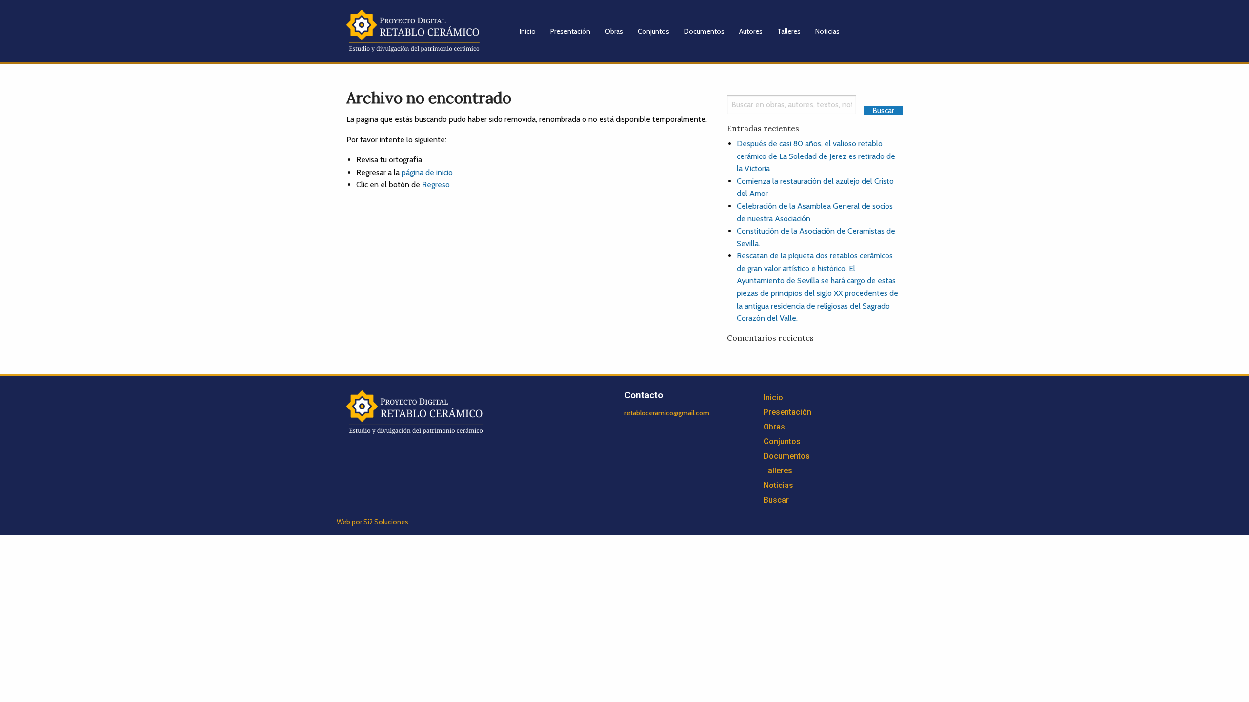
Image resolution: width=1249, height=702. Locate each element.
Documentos (704, 31)
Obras (614, 31)
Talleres (789, 31)
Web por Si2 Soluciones (372, 521)
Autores (751, 31)
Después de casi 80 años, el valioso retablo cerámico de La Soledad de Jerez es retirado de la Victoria (816, 156)
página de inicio (427, 172)
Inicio (528, 31)
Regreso (436, 184)
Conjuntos (653, 31)
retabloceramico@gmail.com (666, 413)
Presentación (570, 31)
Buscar (776, 500)
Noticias (827, 31)
